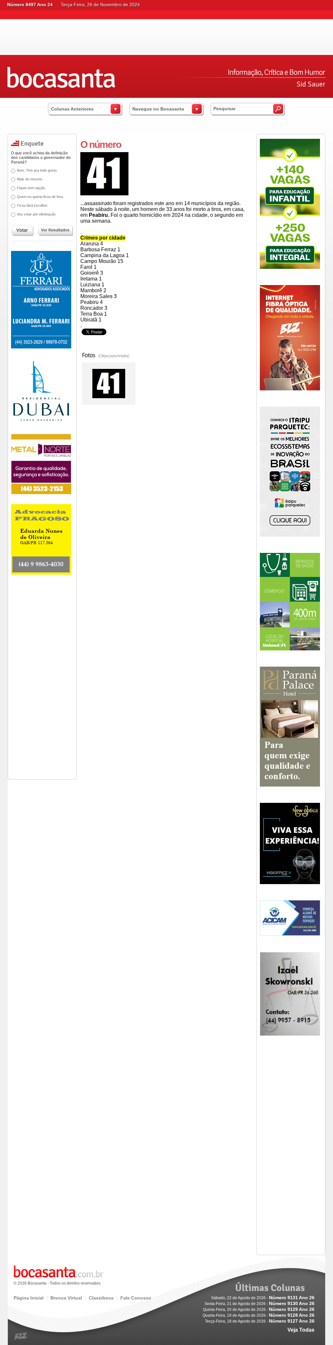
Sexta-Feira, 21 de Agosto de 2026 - (259, 1303)
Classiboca (101, 1297)
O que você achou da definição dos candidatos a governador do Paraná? (41, 157)
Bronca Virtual (66, 1297)
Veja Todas (300, 1330)
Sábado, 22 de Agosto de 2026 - (262, 1298)
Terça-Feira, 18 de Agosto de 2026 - (259, 1321)
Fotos (105, 355)
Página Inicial (29, 1297)
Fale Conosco (135, 1297)
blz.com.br (21, 1336)
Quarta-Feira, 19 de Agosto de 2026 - (258, 1315)
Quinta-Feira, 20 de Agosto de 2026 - (258, 1309)
